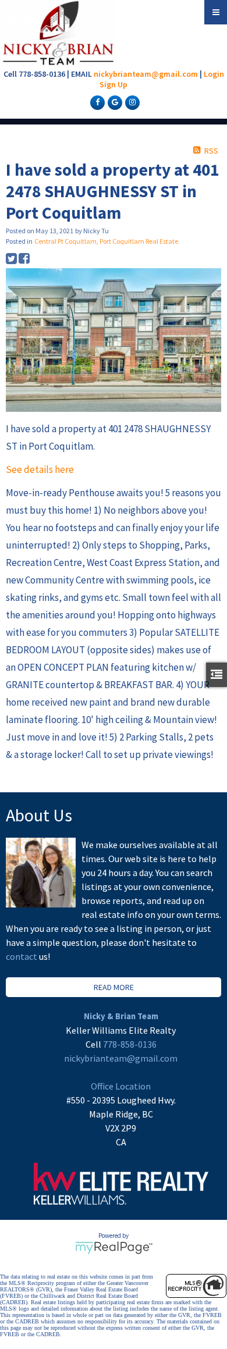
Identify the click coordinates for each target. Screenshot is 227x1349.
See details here (40, 469)
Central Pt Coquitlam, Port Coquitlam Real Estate (106, 241)
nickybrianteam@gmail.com (146, 74)
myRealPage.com (114, 1248)
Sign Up (113, 84)
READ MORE (114, 987)
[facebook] (96, 102)
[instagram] (131, 102)
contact (22, 956)
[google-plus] (113, 102)
